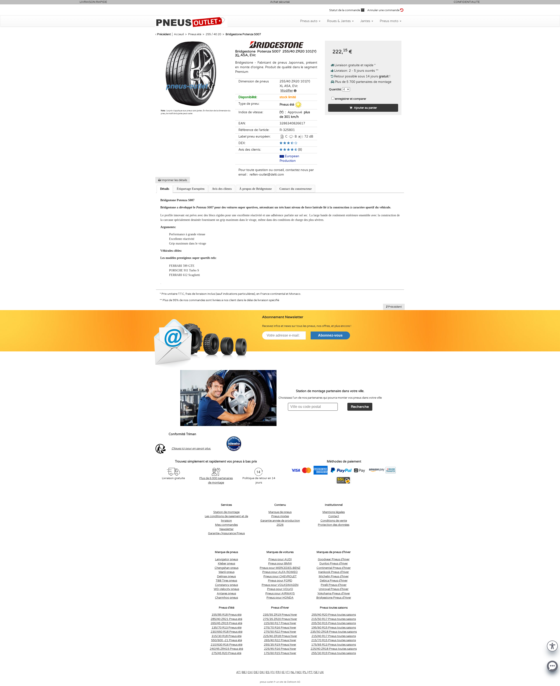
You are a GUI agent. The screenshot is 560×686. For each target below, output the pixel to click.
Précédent (164, 34)
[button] (552, 645)
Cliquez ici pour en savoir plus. (191, 448)
